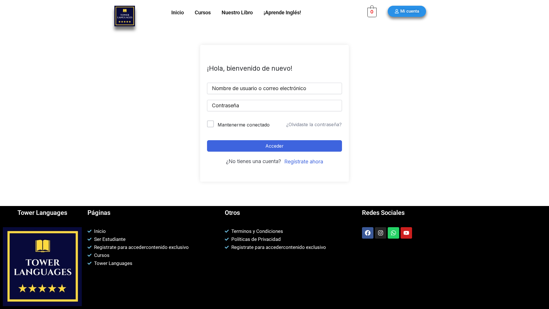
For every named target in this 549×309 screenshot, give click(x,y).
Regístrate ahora (303, 162)
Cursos (203, 12)
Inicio (177, 12)
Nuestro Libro (237, 12)
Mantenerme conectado (244, 125)
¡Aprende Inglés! (282, 12)
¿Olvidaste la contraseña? (314, 124)
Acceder (274, 146)
